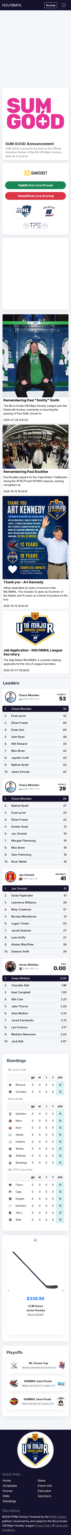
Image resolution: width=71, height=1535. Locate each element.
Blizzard (20, 1084)
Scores (51, 5)
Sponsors (44, 1496)
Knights (20, 1198)
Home (7, 1480)
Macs (19, 1120)
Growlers (21, 1091)
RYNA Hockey (58, 1516)
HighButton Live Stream (35, 185)
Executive (44, 1491)
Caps (19, 1191)
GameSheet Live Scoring (36, 196)
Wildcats (21, 1155)
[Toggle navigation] (64, 5)
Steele (19, 1134)
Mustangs (21, 1162)
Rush (18, 1127)
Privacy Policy (43, 1525)
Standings (9, 1501)
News (42, 1480)
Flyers (19, 1184)
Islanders (21, 1113)
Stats (6, 1496)
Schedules (10, 1485)
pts (60, 1077)
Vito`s (19, 1212)
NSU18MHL (12, 5)
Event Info (45, 1485)
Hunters (20, 1141)
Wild (18, 1219)
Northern (21, 1205)
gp (33, 1077)
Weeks (20, 1148)
